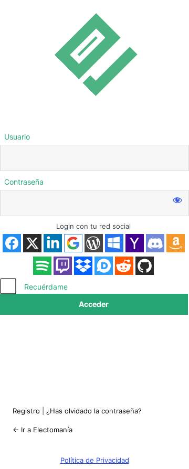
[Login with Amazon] (175, 243)
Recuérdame (46, 286)
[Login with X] (32, 243)
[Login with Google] (73, 243)
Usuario (17, 136)
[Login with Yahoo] (134, 243)
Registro (26, 411)
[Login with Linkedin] (53, 243)
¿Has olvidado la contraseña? (94, 411)
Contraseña (24, 181)
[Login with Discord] (155, 243)
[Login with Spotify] (42, 266)
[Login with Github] (144, 266)
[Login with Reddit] (124, 266)
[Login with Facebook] (12, 243)
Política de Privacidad (94, 460)
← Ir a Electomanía (42, 429)
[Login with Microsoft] (114, 243)
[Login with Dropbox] (83, 266)
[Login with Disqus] (103, 266)
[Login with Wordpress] (94, 243)
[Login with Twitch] (63, 266)
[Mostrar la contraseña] (177, 199)
